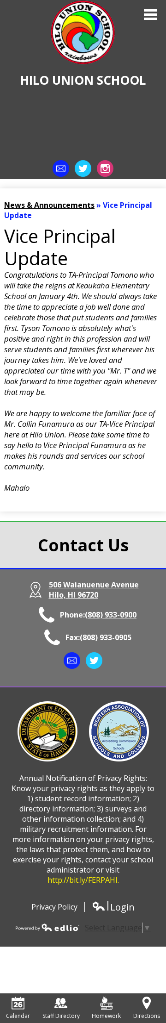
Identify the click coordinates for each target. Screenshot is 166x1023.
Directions (146, 1016)
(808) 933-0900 (110, 615)
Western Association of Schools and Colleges (119, 731)
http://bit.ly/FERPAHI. (83, 880)
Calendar (18, 1016)
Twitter (83, 168)
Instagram (105, 168)
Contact (61, 168)
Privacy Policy (54, 907)
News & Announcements (49, 205)
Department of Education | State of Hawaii (47, 731)
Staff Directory (61, 1016)
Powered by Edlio (47, 927)
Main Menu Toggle (150, 14)
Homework (106, 1016)
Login (113, 907)
